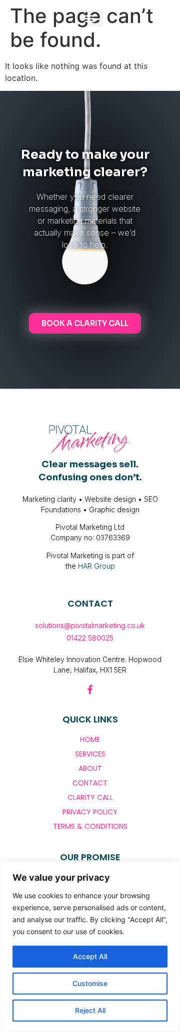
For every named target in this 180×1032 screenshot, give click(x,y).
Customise (90, 983)
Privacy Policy (90, 812)
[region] (90, 946)
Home (90, 739)
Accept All (90, 956)
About (90, 768)
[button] (90, 18)
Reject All (90, 1010)
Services (90, 754)
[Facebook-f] (90, 689)
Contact (90, 783)
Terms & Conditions (90, 826)
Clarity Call (90, 797)
